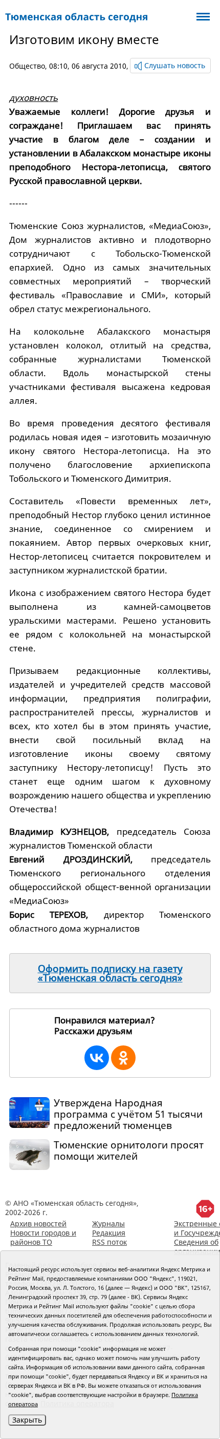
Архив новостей (38, 1223)
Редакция (108, 1233)
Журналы (108, 1223)
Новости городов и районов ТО (43, 1237)
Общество (27, 66)
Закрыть (27, 1420)
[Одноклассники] (123, 1057)
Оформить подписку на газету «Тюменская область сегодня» (110, 973)
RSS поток (109, 1242)
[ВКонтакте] (96, 1057)
